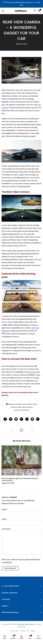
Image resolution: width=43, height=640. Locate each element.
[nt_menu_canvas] (6, 11)
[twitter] (10, 419)
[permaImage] (27, 419)
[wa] (37, 419)
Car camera (27, 404)
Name (5, 509)
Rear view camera (25, 407)
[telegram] (32, 419)
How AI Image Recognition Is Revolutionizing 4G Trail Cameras (20, 479)
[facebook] (5, 419)
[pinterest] (21, 419)
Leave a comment (21, 410)
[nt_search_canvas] (35, 11)
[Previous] (4, 465)
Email (4, 519)
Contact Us (24, 631)
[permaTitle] (16, 419)
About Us (14, 631)
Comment (6, 529)
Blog (33, 631)
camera (33, 372)
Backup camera (14, 404)
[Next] (39, 465)
